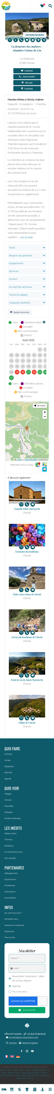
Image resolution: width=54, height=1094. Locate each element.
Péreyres (44, 1073)
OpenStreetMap (31, 459)
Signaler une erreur (21, 312)
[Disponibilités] (32, 39)
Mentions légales (30, 1043)
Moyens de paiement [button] (20, 255)
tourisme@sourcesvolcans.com (23, 1037)
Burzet (9, 1070)
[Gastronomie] (11, 1089)
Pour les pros (19, 991)
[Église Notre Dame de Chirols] (27, 578)
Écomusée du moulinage (27, 551)
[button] (27, 428)
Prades (18, 1075)
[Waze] (44, 469)
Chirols (15, 1070)
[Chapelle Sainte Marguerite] (27, 492)
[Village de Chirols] (27, 706)
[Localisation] (38, 39)
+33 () (36, 1034)
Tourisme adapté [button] (18, 294)
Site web (28, 83)
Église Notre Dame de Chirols (27, 594)
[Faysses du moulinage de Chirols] (27, 620)
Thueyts (30, 1078)
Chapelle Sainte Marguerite (27, 508)
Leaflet (19, 459)
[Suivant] (44, 322)
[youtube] (32, 1051)
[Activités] (19, 1089)
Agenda (16, 986)
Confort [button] (13, 279)
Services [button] (13, 271)
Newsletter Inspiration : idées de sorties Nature (28, 978)
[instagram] (27, 1051)
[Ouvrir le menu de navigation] (50, 1089)
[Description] (15, 39)
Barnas (3, 1070)
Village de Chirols (27, 722)
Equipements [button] (16, 263)
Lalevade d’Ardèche (39, 1070)
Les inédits (13, 827)
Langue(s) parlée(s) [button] (19, 302)
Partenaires (14, 867)
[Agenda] (35, 1089)
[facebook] (21, 1051)
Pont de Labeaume (7, 1075)
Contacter (29, 70)
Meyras (17, 1073)
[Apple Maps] (44, 464)
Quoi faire (12, 748)
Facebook (28, 88)
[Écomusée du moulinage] (27, 535)
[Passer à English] (12, 1056)
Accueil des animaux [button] (20, 286)
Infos (8, 907)
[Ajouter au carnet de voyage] (9, 39)
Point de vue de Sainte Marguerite (27, 679)
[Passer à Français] (6, 1056)
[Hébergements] (4, 1089)
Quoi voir (11, 788)
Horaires (13, 1043)
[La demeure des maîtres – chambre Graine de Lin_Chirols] (27, 13)
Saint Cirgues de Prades (31, 1075)
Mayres (11, 1073)
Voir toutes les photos (35, 35)
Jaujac (28, 1070)
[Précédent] (10, 322)
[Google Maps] (38, 464)
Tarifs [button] (12, 247)
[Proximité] (42, 1089)
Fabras (21, 1070)
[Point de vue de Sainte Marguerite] (27, 663)
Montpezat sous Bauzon (31, 1073)
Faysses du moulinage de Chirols (27, 637)
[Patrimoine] (27, 1089)
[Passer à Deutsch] (18, 1056)
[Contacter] (27, 39)
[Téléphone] (21, 39)
